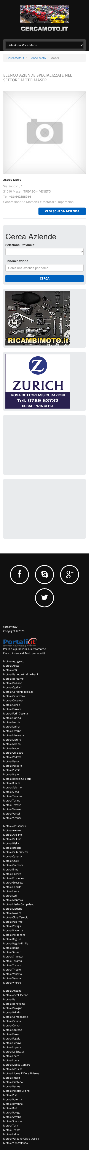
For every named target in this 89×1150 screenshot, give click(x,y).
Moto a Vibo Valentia (15, 1143)
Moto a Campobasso (15, 1017)
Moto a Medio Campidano (18, 904)
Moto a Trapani (12, 965)
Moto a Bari (10, 999)
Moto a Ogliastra (13, 752)
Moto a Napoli (11, 748)
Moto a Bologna (12, 1008)
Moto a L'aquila (12, 887)
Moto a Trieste (12, 969)
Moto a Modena (12, 908)
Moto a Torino (11, 800)
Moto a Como (11, 1025)
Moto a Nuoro (11, 1078)
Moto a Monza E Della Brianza (21, 1073)
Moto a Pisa (10, 1095)
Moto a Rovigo (11, 1112)
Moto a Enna (10, 869)
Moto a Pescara (12, 766)
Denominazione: (17, 261)
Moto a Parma (11, 1086)
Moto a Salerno (12, 787)
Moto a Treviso (12, 805)
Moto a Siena (11, 792)
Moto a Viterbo (12, 982)
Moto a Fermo (11, 1034)
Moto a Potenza (12, 1099)
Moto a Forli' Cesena (15, 713)
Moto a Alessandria (15, 826)
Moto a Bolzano (12, 683)
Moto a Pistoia (11, 770)
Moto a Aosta (11, 665)
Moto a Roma (11, 948)
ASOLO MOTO (12, 180)
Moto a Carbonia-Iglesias (18, 692)
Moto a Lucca (11, 1060)
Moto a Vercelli (12, 813)
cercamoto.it (10, 627)
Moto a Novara (12, 913)
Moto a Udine (11, 1134)
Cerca (44, 278)
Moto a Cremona (13, 865)
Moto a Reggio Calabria (17, 779)
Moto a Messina (12, 1069)
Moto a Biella (11, 843)
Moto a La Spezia (13, 1051)
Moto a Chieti (11, 861)
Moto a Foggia (11, 1038)
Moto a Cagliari (12, 687)
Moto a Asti (10, 670)
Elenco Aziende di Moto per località (24, 653)
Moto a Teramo (12, 961)
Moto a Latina (11, 726)
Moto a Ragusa (12, 939)
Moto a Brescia (12, 848)
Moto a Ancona (12, 990)
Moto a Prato (11, 774)
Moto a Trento (11, 1130)
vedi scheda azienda (62, 211)
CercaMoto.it (15, 58)
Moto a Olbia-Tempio (15, 917)
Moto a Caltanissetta (15, 852)
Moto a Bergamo (13, 679)
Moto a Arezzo (12, 830)
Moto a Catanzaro (14, 696)
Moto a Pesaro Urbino (16, 1091)
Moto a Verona (12, 978)
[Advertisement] (37, 444)
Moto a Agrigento (13, 661)
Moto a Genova (12, 1043)
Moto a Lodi (10, 895)
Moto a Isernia (12, 722)
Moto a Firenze (12, 874)
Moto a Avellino (12, 835)
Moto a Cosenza (13, 700)
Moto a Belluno (12, 839)
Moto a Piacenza (13, 930)
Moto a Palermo (12, 922)
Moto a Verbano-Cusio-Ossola (21, 1138)
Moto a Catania (12, 1021)
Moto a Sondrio (12, 1121)
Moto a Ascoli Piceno (15, 995)
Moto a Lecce (11, 891)
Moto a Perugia (12, 926)
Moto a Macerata (13, 735)
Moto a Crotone (12, 1030)
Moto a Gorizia (12, 718)
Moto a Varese (12, 809)
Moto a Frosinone (13, 878)
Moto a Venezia (12, 974)
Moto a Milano (12, 744)
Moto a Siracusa (13, 956)
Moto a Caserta (12, 856)
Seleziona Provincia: (20, 245)
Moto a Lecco (11, 1056)
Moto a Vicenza (12, 818)
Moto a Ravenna (13, 1104)
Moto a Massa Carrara (16, 1064)
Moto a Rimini (11, 783)
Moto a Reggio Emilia (16, 943)
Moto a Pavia (11, 761)
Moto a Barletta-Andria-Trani (20, 674)
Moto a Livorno (12, 731)
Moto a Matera (12, 739)
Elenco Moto (37, 58)
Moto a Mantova (13, 900)
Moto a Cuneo (11, 705)
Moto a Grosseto (13, 882)
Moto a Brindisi (12, 1012)
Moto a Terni (11, 1125)
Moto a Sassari (12, 952)
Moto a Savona (12, 1117)
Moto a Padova (12, 757)
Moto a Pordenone (14, 935)
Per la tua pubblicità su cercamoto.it (24, 649)
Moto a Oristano (13, 1082)
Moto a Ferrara (12, 709)
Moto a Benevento (14, 1004)
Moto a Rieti (10, 1108)
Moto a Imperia (12, 1047)
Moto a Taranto (12, 796)
